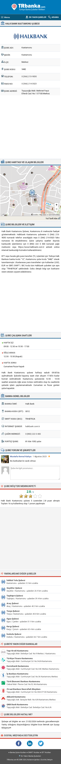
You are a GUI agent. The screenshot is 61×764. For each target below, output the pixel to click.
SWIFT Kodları (34, 752)
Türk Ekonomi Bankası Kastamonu (23, 681)
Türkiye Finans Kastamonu (20, 658)
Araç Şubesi (13, 603)
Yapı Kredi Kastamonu (17, 651)
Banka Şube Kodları (18, 752)
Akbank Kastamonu (16, 697)
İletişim (50, 760)
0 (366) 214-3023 (29, 83)
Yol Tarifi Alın (51, 218)
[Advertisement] (30, 126)
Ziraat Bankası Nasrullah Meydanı (24, 689)
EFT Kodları (46, 752)
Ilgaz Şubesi (13, 619)
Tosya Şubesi (13, 611)
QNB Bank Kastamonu (17, 704)
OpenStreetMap (54, 215)
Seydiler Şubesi (14, 588)
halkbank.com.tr (32, 426)
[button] (30, 191)
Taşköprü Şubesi (15, 596)
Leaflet (35, 215)
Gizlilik (43, 760)
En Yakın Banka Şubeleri (31, 756)
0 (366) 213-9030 (29, 76)
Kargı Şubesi (13, 626)
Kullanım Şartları (33, 760)
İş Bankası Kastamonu (17, 674)
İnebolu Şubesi (14, 634)
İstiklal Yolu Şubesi (16, 580)
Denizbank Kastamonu (18, 666)
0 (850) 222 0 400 (33, 434)
